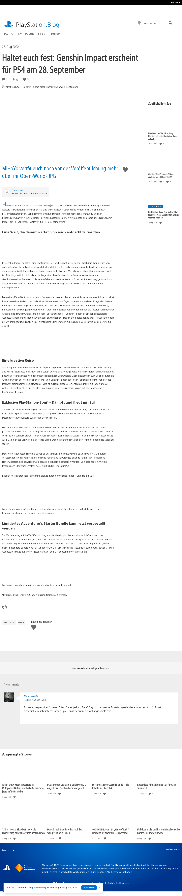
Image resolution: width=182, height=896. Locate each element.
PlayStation (37, 24)
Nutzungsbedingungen (65, 882)
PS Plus (41, 33)
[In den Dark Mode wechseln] (139, 23)
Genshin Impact (9, 622)
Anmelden (151, 23)
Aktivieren (89, 887)
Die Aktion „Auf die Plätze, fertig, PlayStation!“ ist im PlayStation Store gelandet (162, 136)
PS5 (6, 33)
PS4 (13, 33)
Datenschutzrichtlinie (92, 882)
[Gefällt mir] (161, 143)
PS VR (20, 33)
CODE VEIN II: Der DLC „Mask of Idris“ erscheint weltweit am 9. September (110, 831)
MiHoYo (21, 622)
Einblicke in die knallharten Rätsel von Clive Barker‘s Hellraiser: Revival (158, 831)
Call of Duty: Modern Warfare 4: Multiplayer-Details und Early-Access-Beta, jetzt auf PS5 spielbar (23, 788)
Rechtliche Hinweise (118, 882)
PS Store (30, 33)
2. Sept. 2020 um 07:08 (35, 699)
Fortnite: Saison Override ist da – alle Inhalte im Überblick (110, 786)
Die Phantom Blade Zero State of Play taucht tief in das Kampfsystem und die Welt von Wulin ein (163, 215)
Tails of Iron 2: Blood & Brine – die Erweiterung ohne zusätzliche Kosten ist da (23, 831)
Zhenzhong (17, 190)
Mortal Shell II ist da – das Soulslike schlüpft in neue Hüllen (64, 831)
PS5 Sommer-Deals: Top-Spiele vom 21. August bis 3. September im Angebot (66, 786)
